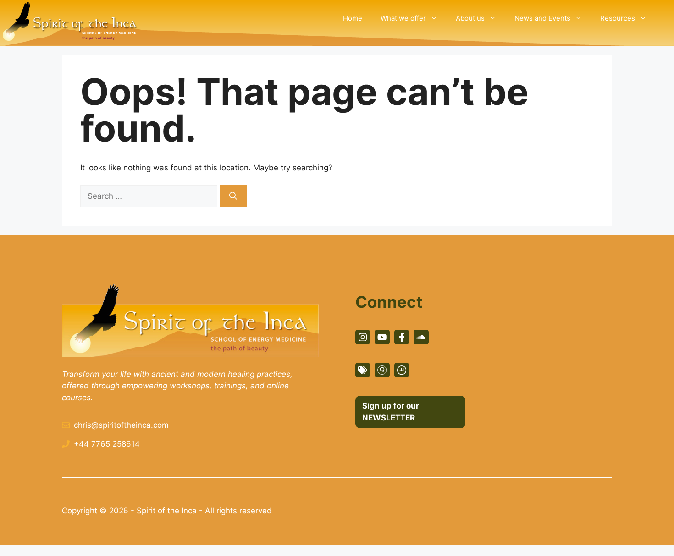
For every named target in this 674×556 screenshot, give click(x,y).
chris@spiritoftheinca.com (121, 425)
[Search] (233, 196)
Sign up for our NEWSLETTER (390, 411)
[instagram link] (362, 337)
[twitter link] (382, 337)
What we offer (403, 18)
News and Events (542, 18)
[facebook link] (401, 337)
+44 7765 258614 (107, 443)
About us (470, 18)
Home (352, 18)
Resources (617, 18)
